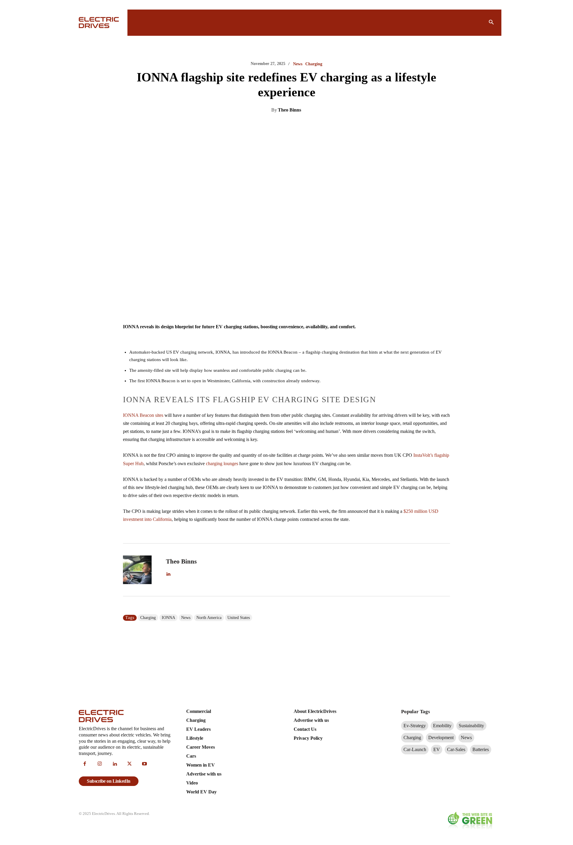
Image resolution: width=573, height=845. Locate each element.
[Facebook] (290, 125)
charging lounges (222, 463)
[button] (491, 22)
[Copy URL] (331, 125)
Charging (313, 64)
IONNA (168, 617)
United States (238, 617)
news (185, 617)
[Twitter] (276, 125)
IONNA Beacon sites (143, 415)
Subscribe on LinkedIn (108, 781)
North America (208, 617)
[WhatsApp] (304, 125)
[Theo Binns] (141, 569)
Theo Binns (289, 109)
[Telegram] (318, 125)
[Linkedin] (263, 125)
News (297, 64)
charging (148, 617)
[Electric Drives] (99, 22)
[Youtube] (144, 764)
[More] (345, 125)
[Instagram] (100, 764)
